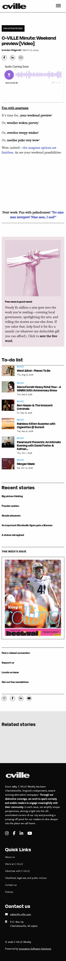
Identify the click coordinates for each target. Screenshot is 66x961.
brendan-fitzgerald (11, 50)
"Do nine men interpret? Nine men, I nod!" (37, 214)
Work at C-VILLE (14, 863)
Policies (9, 891)
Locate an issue (10, 672)
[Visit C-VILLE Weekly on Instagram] (7, 833)
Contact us (11, 884)
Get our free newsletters (15, 682)
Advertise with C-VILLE (17, 870)
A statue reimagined (13, 535)
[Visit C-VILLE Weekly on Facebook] (14, 833)
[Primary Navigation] (58, 6)
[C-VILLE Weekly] (16, 6)
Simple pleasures (11, 515)
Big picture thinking (12, 496)
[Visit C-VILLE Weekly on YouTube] (29, 833)
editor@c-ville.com (20, 914)
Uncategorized (13, 28)
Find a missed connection (16, 653)
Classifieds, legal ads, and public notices (26, 877)
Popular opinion (10, 505)
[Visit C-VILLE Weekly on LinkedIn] (22, 833)
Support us (8, 662)
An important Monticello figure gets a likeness (27, 525)
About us (10, 856)
